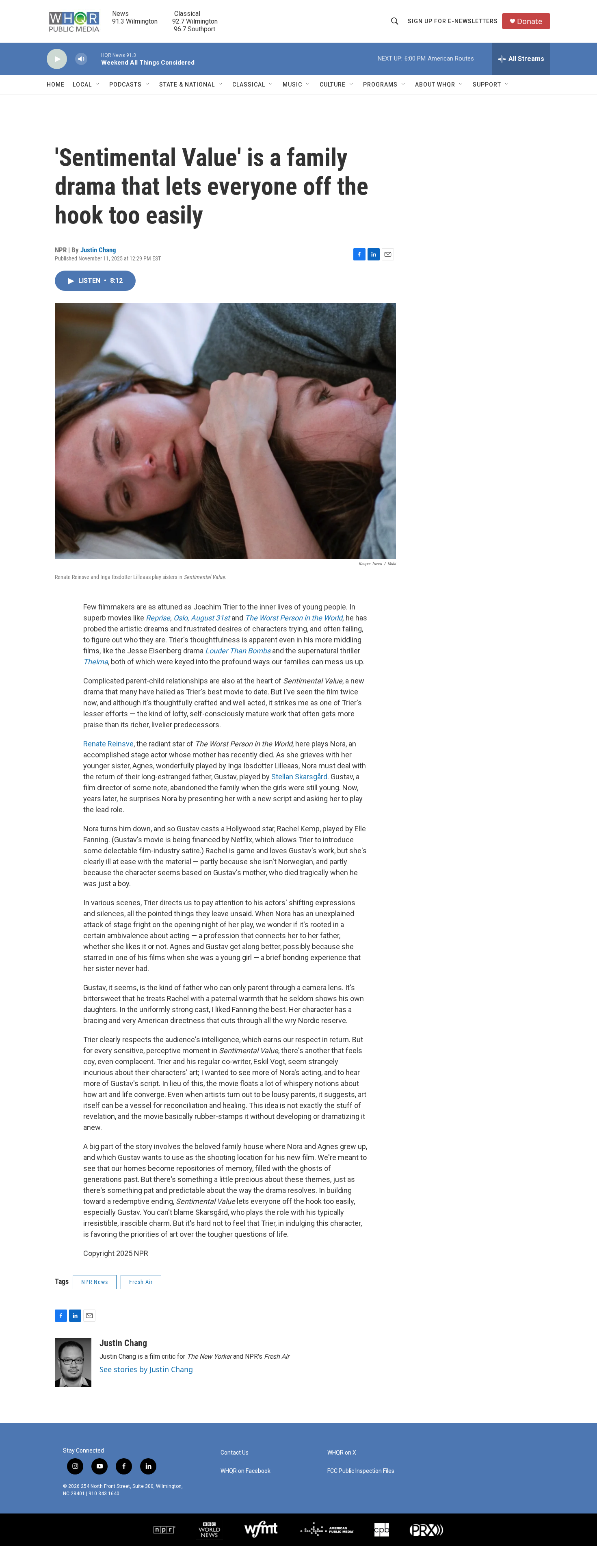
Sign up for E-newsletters (453, 21)
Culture (333, 84)
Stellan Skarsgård (299, 776)
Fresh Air (141, 1282)
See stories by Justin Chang (146, 1369)
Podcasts (125, 84)
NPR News (94, 1282)
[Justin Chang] (73, 1362)
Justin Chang (98, 250)
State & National (187, 84)
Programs (380, 84)
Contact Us (235, 1453)
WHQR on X (341, 1453)
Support (487, 84)
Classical (248, 84)
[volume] (81, 59)
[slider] (94, 58)
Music (292, 84)
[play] (56, 59)
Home (56, 84)
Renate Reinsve (108, 743)
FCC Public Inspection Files (360, 1471)
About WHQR (435, 84)
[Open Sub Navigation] (98, 84)
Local (82, 84)
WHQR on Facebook (245, 1471)
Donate (529, 21)
